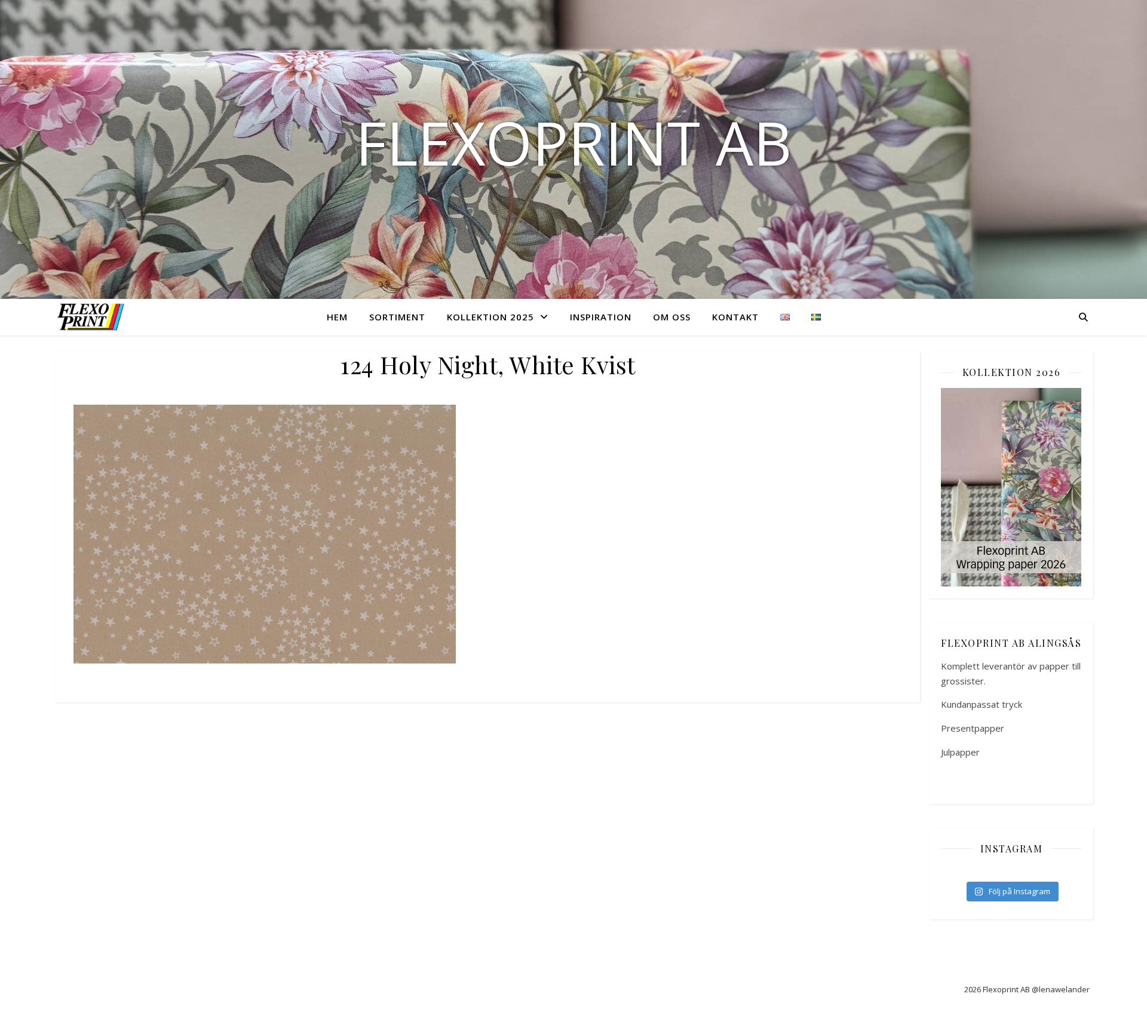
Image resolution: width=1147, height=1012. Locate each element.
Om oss (672, 317)
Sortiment (397, 317)
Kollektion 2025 (490, 317)
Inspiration (600, 317)
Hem (337, 317)
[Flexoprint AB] (93, 316)
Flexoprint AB (573, 142)
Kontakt (735, 317)
